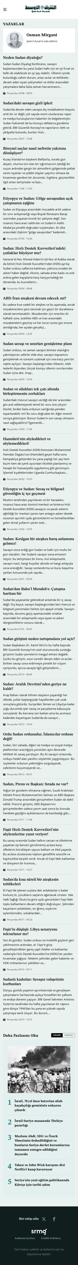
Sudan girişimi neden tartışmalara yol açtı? (39, 636)
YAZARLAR (13, 21)
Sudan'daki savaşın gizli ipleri (27, 100)
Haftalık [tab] (69, 1032)
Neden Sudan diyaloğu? (23, 54)
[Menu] (3, 7)
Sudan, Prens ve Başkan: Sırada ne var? (35, 781)
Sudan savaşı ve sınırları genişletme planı (37, 340)
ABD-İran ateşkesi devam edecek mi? (34, 295)
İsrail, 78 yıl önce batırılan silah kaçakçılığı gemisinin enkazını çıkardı (38, 1102)
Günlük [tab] (57, 1032)
